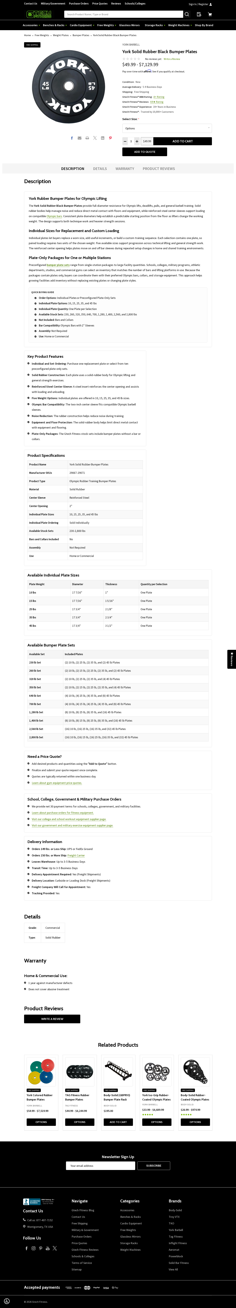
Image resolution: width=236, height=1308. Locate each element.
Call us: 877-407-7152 (40, 1220)
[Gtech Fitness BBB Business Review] (39, 1203)
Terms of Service (82, 1263)
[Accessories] (39, 25)
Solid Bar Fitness (179, 1263)
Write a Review (172, 59)
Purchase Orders (79, 3)
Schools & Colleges (83, 1256)
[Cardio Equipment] (93, 25)
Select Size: (130, 119)
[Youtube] (47, 1248)
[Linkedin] (102, 138)
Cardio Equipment (81, 25)
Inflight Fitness (178, 1243)
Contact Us (30, 3)
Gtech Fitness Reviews (85, 1250)
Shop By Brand (204, 25)
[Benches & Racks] (66, 25)
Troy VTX (174, 1217)
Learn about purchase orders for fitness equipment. (63, 812)
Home (27, 35)
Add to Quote (144, 152)
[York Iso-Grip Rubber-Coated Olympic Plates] (156, 1071)
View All (173, 1269)
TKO (171, 1223)
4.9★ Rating (156, 101)
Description (72, 168)
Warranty (125, 168)
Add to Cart (183, 141)
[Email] (79, 138)
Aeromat (174, 1250)
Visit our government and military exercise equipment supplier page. (72, 825)
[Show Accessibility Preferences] (6, 1301)
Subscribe (153, 1165)
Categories (130, 1201)
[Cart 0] (210, 14)
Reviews (116, 3)
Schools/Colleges (135, 3)
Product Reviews (159, 168)
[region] (85, 510)
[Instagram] (33, 1248)
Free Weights (105, 25)
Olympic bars (54, 216)
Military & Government (85, 1230)
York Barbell (131, 44)
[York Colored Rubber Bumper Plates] (41, 1071)
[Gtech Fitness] (44, 14)
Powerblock (176, 1256)
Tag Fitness (176, 1236)
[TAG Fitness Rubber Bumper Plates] (79, 1071)
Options (41, 1122)
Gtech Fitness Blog (83, 1210)
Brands (175, 1201)
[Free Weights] (115, 25)
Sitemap (77, 1269)
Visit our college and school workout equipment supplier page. (69, 819)
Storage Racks (154, 25)
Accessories (30, 25)
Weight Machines (178, 25)
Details (100, 168)
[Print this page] (87, 138)
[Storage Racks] (164, 25)
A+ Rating (158, 96)
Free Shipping (80, 1223)
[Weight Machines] (191, 25)
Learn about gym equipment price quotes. (57, 783)
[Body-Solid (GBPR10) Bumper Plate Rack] (118, 1071)
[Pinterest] (110, 138)
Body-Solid (175, 1210)
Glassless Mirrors (129, 25)
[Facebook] (72, 138)
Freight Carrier (76, 855)
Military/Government (53, 3)
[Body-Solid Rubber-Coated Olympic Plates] (195, 1071)
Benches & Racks (53, 25)
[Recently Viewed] (199, 14)
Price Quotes (100, 3)
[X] (95, 138)
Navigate (80, 1201)
